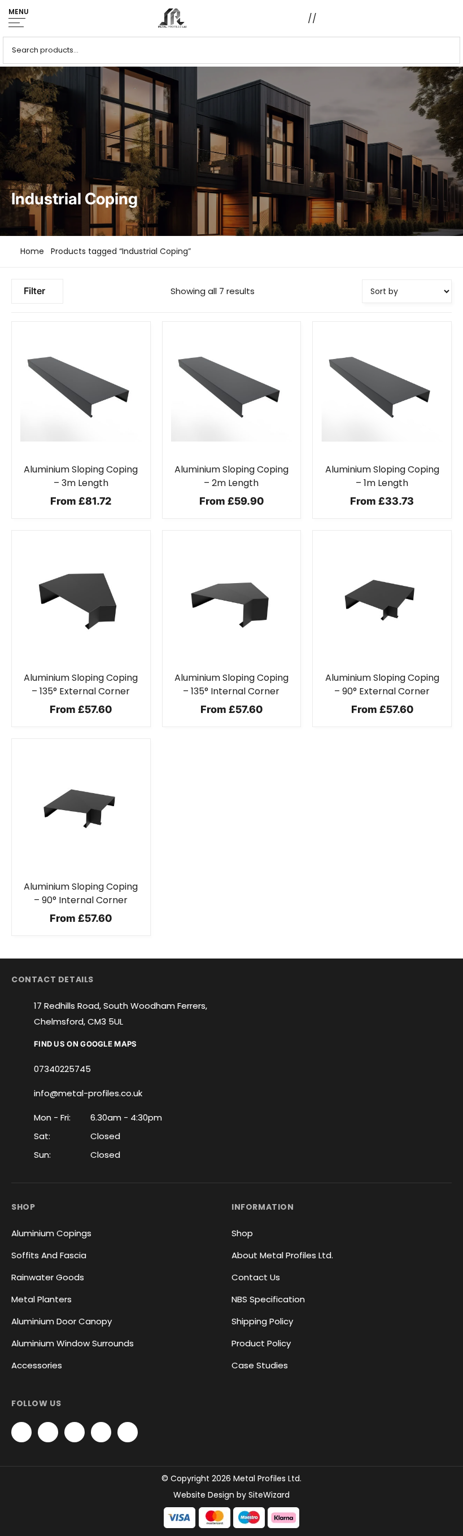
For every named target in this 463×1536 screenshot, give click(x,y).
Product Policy (261, 1343)
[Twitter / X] (48, 1432)
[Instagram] (74, 1432)
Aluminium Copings (51, 1233)
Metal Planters (41, 1299)
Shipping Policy (262, 1321)
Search (447, 50)
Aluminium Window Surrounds (72, 1343)
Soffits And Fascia (48, 1255)
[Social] (101, 1432)
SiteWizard (269, 1494)
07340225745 (62, 1069)
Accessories (36, 1365)
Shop (242, 1233)
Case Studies (259, 1365)
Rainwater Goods (47, 1277)
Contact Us (255, 1277)
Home (32, 251)
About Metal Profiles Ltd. (282, 1255)
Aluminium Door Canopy (61, 1321)
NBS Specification (268, 1299)
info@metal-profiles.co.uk (88, 1093)
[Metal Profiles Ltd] (172, 18)
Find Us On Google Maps (85, 1043)
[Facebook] (21, 1432)
